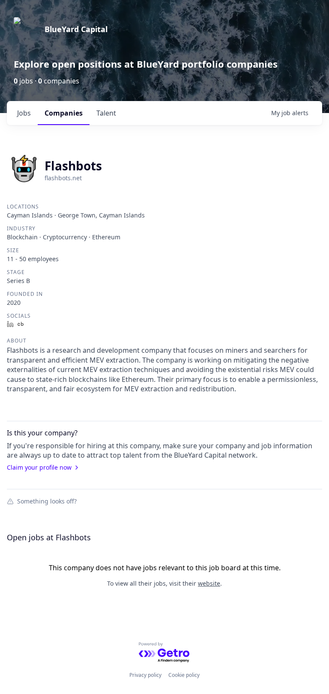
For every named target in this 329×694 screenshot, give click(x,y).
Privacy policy (145, 675)
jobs (24, 113)
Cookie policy (184, 675)
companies (64, 113)
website (209, 583)
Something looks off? (47, 501)
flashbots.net (63, 178)
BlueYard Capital (76, 29)
